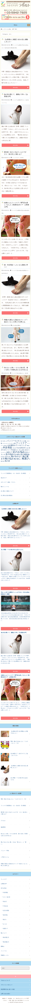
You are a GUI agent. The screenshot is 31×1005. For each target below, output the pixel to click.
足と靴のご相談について (7, 491)
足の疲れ (17, 454)
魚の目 (7, 461)
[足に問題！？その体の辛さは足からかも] (15, 583)
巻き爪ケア (4, 477)
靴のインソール (5, 486)
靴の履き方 (6, 942)
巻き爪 (6, 273)
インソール (4, 102)
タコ (19, 441)
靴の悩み (9, 458)
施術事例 (3, 827)
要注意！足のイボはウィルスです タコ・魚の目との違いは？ (14, 813)
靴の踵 (16, 459)
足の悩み (10, 454)
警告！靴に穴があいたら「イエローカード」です (13, 799)
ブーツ (28, 443)
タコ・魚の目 (5, 47)
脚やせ (20, 450)
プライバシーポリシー (6, 984)
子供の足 (14, 448)
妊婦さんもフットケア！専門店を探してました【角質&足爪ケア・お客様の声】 (16, 205)
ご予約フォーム (5, 857)
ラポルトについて (5, 980)
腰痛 (26, 450)
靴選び (25, 458)
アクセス (3, 820)
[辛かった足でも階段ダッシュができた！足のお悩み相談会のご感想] (15, 624)
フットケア (15, 45)
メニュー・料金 (5, 850)
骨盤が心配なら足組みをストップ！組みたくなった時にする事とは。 (14, 864)
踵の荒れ (15, 47)
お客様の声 (20, 45)
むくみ (3, 441)
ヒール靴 (13, 443)
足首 (6, 456)
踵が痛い (9, 456)
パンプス (9, 443)
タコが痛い (24, 441)
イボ (6, 441)
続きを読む (15, 87)
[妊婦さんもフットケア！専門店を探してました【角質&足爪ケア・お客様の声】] (15, 713)
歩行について (7, 450)
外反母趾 (24, 270)
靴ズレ (20, 459)
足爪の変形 (10, 47)
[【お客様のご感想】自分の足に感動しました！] (15, 541)
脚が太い (17, 450)
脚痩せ (18, 325)
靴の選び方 (6, 937)
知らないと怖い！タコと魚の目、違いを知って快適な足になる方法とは (14, 834)
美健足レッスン (5, 955)
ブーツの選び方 (4, 445)
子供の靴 (18, 448)
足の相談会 (25, 454)
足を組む (2, 456)
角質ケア (9, 452)
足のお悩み (25, 45)
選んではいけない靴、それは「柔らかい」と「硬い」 (13, 843)
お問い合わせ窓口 (5, 993)
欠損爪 (27, 448)
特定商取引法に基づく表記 (8, 989)
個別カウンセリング (18, 445)
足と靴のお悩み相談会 (6, 495)
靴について (4, 933)
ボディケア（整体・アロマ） (8, 482)
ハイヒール (4, 443)
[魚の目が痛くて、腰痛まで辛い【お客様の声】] (15, 666)
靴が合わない (16, 456)
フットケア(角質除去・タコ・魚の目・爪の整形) (13, 473)
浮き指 (13, 450)
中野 (8, 445)
